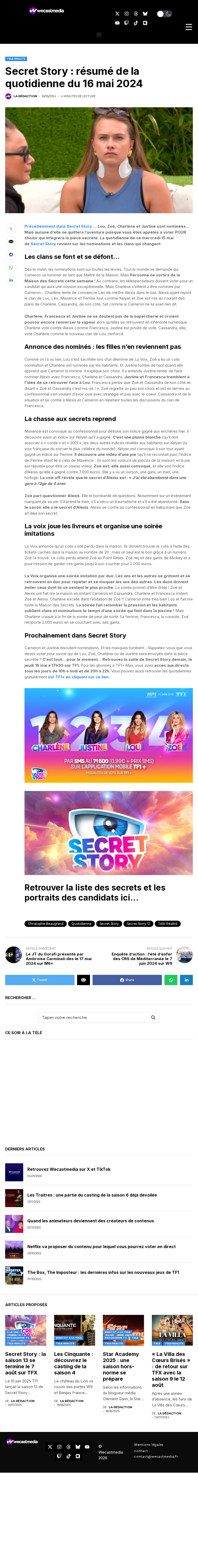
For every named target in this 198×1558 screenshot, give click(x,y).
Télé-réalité (167, 924)
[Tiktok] (136, 23)
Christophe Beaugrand (45, 924)
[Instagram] (126, 13)
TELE (135, 1337)
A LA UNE (13, 1332)
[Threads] (136, 13)
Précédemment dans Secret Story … (60, 226)
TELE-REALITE (16, 58)
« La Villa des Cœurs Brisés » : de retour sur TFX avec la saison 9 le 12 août (171, 1369)
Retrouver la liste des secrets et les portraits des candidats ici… (95, 892)
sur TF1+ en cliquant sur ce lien (78, 676)
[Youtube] (117, 23)
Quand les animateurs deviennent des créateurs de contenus (90, 1220)
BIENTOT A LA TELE (69, 1337)
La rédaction (25, 96)
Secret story (109, 924)
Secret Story (43, 243)
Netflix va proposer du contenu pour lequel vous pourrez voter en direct (101, 1246)
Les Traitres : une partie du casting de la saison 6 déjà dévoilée (92, 1195)
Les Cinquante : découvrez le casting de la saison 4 (73, 1363)
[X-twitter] (117, 13)
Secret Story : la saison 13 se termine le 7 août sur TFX (25, 1363)
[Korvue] (145, 23)
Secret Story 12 (138, 924)
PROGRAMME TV (18, 1337)
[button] (164, 13)
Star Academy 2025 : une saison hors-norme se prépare (121, 1366)
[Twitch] (126, 23)
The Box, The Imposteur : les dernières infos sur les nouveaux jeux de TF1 (103, 1272)
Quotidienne (81, 924)
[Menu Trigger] (189, 26)
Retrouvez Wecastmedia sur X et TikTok (68, 1169)
